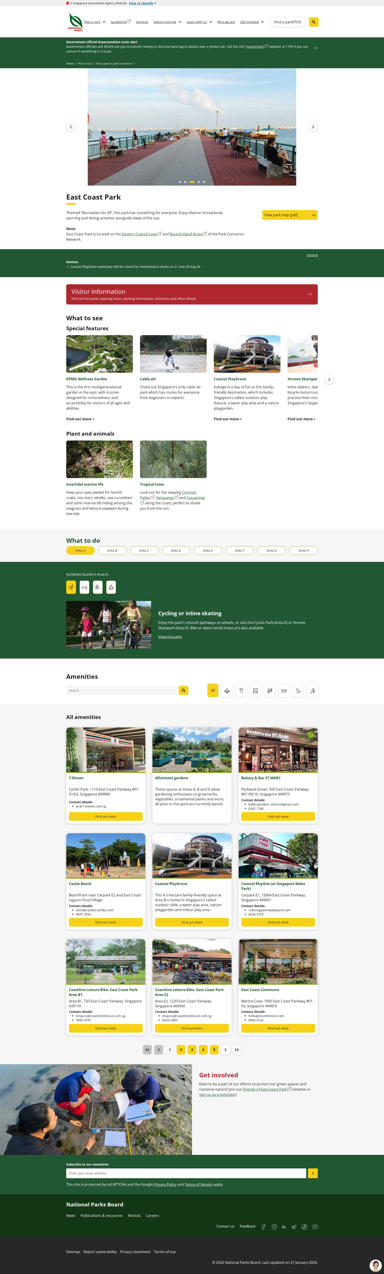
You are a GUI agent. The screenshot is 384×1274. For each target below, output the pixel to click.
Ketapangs (165, 497)
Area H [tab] (304, 550)
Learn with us (197, 22)
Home (70, 63)
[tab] (71, 587)
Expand (312, 255)
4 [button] (203, 1049)
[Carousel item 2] (191, 182)
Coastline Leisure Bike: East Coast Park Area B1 (103, 992)
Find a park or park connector (114, 63)
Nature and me (165, 22)
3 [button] (192, 1049)
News (70, 1215)
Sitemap (73, 1251)
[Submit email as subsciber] (313, 1173)
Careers (152, 1215)
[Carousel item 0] (180, 182)
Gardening (118, 22)
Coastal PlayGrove (230, 379)
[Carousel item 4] (204, 182)
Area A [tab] (80, 550)
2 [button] (181, 1049)
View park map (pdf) (281, 214)
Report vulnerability (100, 1251)
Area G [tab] (272, 550)
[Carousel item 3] (197, 182)
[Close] (315, 48)
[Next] (329, 379)
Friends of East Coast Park (265, 1089)
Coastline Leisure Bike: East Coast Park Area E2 (189, 992)
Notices (134, 1215)
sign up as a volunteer (217, 1094)
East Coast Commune (260, 989)
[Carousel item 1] (185, 182)
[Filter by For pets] (298, 690)
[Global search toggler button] (314, 22)
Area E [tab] (208, 550)
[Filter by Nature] (269, 690)
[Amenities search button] (183, 690)
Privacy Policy (165, 1184)
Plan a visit (92, 22)
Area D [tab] (176, 550)
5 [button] (214, 1049)
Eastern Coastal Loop (139, 234)
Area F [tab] (239, 550)
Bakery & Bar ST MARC (261, 777)
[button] (225, 1049)
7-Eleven (76, 777)
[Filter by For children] (312, 690)
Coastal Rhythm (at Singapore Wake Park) (273, 886)
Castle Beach (80, 883)
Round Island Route (186, 234)
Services (142, 22)
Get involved (249, 22)
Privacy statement (135, 1251)
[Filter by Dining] (241, 690)
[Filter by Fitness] (227, 690)
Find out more (105, 816)
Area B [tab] (112, 550)
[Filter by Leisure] (284, 690)
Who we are (226, 22)
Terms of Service (198, 1184)
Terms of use (165, 1251)
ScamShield (255, 46)
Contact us (225, 1226)
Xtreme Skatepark (304, 379)
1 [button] (170, 1049)
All (213, 690)
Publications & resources (102, 1215)
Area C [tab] (144, 550)
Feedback (248, 1226)
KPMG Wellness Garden (86, 379)
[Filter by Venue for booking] (255, 690)
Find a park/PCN (287, 22)
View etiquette (170, 636)
